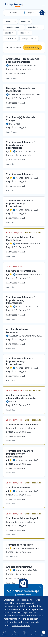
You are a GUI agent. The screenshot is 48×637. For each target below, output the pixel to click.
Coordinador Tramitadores (21, 270)
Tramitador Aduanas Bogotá (22, 424)
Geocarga (13, 401)
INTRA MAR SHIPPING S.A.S (26, 548)
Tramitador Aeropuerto (19, 544)
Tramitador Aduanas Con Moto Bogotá (20, 238)
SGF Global (14, 123)
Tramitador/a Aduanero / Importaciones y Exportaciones (20, 144)
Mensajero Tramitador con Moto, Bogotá (21, 90)
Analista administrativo (19, 566)
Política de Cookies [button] (21, 625)
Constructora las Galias (27, 570)
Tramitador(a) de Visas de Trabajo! (20, 119)
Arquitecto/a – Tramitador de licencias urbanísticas (22, 60)
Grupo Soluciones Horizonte (22, 65)
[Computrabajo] (14, 5)
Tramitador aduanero (18, 487)
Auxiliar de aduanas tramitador (17, 331)
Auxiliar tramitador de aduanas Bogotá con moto (21, 396)
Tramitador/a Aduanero (19, 174)
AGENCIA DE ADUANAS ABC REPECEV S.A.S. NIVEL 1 (25, 94)
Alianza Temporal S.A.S (27, 151)
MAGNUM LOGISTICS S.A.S (29, 243)
